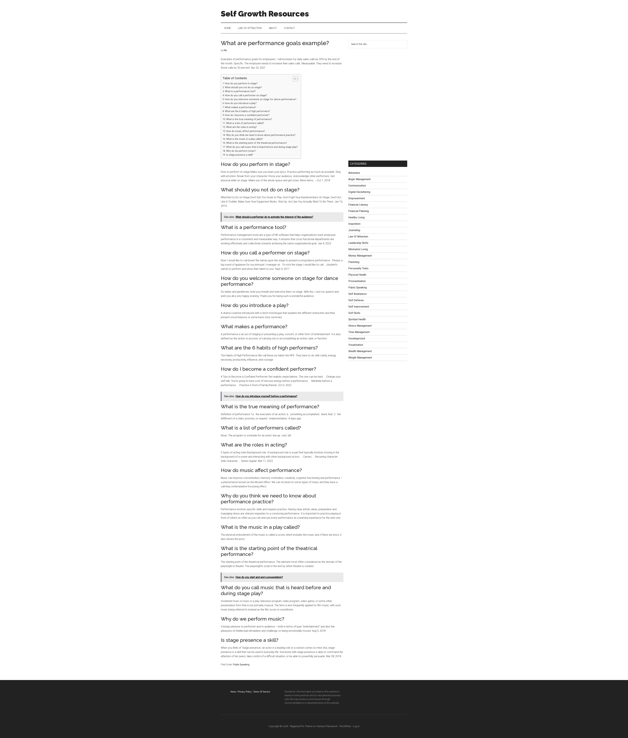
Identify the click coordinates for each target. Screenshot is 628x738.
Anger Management (359, 179)
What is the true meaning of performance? (249, 119)
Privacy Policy (245, 691)
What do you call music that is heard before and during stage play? (262, 147)
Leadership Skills (358, 242)
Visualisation (355, 344)
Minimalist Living (358, 249)
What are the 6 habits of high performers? (247, 111)
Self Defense (356, 300)
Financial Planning (358, 211)
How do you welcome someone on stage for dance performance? (260, 99)
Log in (356, 726)
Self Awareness (357, 293)
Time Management (359, 332)
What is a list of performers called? (245, 123)
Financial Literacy (358, 204)
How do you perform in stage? (241, 83)
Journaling (354, 230)
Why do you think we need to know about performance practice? (261, 135)
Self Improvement (358, 306)
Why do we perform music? (241, 151)
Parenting (353, 262)
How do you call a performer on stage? (246, 95)
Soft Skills (354, 313)
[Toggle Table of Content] (294, 78)
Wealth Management (360, 351)
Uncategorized (356, 338)
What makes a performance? (240, 107)
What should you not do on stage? (243, 87)
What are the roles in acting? (241, 127)
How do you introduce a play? (241, 103)
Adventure (354, 172)
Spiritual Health (357, 319)
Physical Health (357, 274)
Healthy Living (356, 217)
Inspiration (354, 223)
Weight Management (360, 357)
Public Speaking (241, 664)
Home (233, 691)
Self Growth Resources (265, 13)
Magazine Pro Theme (301, 726)
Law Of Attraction (358, 236)
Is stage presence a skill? (239, 155)
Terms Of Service (261, 691)
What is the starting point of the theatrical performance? (256, 143)
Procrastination (357, 281)
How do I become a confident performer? (247, 115)
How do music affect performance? (245, 131)
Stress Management (360, 325)
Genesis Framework (327, 726)
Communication (357, 185)
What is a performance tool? (240, 91)
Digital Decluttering (359, 192)
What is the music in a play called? (244, 139)
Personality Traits (358, 268)
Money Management (360, 255)
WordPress (345, 726)
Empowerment (356, 198)
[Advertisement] (372, 104)
